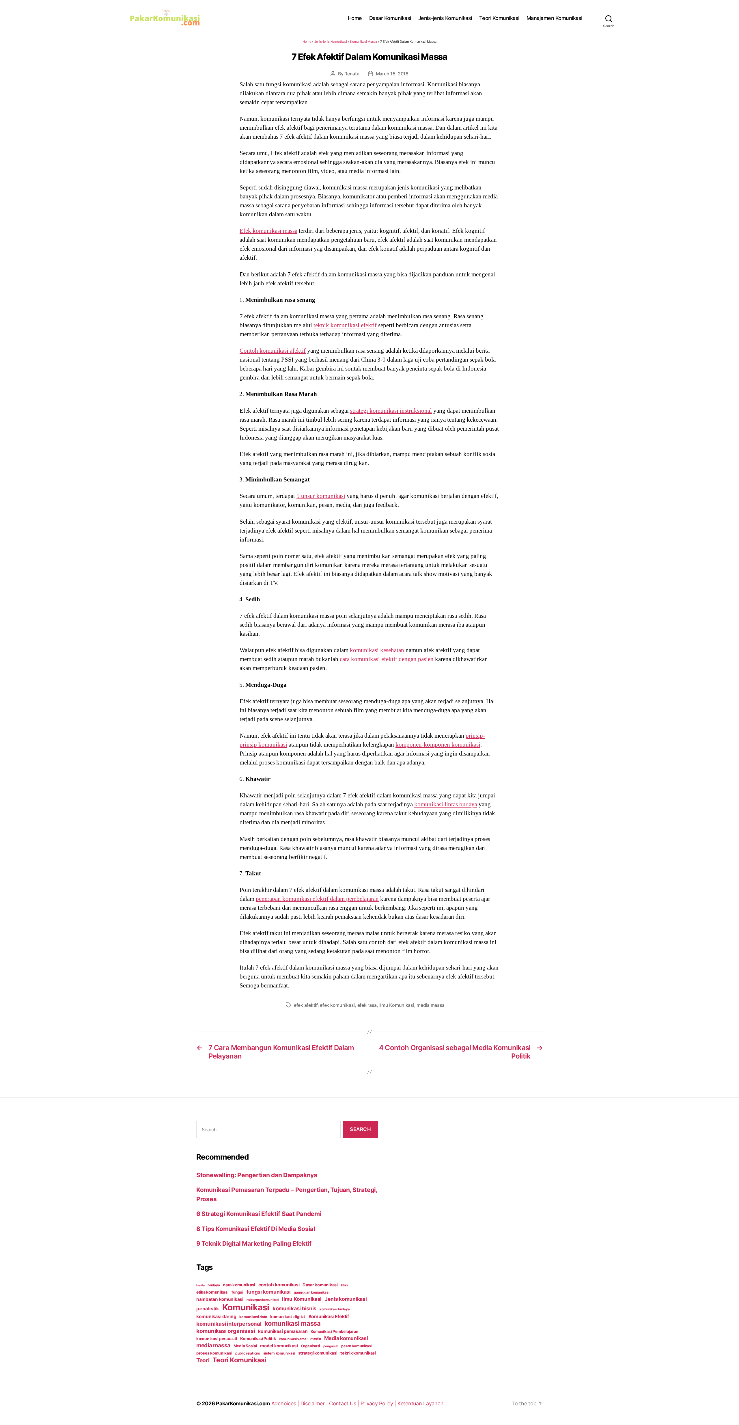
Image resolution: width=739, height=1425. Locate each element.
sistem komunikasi (279, 1353)
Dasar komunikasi (320, 1285)
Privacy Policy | (379, 1403)
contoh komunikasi (278, 1285)
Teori (203, 1360)
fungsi (237, 1292)
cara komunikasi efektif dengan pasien (387, 659)
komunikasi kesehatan (377, 650)
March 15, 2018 (392, 74)
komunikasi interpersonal (229, 1323)
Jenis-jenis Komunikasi (445, 18)
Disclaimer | (315, 1403)
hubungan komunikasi (263, 1300)
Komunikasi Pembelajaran (334, 1331)
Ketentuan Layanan (420, 1403)
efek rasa (367, 1005)
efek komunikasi (337, 1005)
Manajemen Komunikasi (554, 18)
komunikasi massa (292, 1323)
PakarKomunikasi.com (243, 1403)
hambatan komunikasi (219, 1299)
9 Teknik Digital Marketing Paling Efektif (253, 1243)
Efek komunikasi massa (268, 230)
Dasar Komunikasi (390, 18)
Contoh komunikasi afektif (273, 350)
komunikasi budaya (335, 1309)
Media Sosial (245, 1346)
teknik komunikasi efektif (345, 325)
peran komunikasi (356, 1346)
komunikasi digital (287, 1316)
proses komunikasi (214, 1353)
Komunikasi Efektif (329, 1316)
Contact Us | (345, 1403)
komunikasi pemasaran (283, 1331)
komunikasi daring (216, 1316)
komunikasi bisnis (294, 1308)
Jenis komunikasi (346, 1299)
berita (200, 1285)
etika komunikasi (212, 1292)
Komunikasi (245, 1307)
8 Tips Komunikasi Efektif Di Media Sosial (255, 1228)
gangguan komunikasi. (312, 1292)
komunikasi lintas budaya (445, 804)
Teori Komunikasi (499, 18)
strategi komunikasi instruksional (391, 410)
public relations (247, 1353)
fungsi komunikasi (269, 1292)
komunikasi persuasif (216, 1338)
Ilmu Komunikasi (396, 1005)
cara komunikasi (239, 1285)
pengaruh (330, 1346)
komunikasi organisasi (225, 1330)
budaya (214, 1285)
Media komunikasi (346, 1338)
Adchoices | (286, 1403)
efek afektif (306, 1005)
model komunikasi (279, 1345)
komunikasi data (253, 1317)
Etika (345, 1285)
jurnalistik (207, 1308)
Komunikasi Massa (363, 42)
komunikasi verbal (293, 1339)
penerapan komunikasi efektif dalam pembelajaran (317, 898)
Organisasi (310, 1346)
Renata (351, 74)
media (315, 1339)
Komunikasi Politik (258, 1338)
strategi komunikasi (317, 1353)
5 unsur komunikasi (320, 495)
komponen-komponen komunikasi (437, 744)
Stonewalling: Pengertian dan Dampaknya (256, 1175)
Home (355, 18)
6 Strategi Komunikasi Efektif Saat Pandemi (259, 1213)
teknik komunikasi (358, 1353)
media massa (431, 1005)
